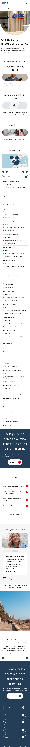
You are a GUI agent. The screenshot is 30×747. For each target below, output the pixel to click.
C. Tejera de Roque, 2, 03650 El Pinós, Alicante (15, 310)
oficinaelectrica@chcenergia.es (12, 407)
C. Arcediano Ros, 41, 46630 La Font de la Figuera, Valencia (14, 283)
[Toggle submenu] (14, 707)
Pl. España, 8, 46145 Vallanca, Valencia (14, 240)
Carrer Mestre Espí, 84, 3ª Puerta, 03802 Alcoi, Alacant (15, 362)
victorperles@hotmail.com (11, 352)
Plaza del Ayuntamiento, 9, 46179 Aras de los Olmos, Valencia (15, 188)
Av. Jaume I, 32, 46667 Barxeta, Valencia (14, 253)
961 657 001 (7, 199)
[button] (14, 162)
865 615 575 (7, 414)
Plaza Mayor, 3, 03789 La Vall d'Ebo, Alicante (15, 336)
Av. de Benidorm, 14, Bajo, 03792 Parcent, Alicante (14, 377)
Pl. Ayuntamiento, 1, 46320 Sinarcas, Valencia (15, 214)
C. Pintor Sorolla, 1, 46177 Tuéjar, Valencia (14, 227)
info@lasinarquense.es (10, 217)
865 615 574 (7, 373)
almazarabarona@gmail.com (12, 300)
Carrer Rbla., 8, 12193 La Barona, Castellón (14, 297)
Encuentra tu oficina (13, 696)
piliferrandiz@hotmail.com (11, 366)
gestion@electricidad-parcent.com (13, 381)
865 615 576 (7, 359)
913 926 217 (7, 307)
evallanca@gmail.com (10, 243)
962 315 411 (7, 211)
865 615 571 (7, 333)
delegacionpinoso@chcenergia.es (13, 313)
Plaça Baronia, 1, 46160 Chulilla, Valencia (14, 202)
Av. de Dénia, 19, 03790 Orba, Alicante (13, 404)
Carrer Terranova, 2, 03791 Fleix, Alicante (14, 323)
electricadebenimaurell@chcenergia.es (14, 394)
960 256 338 (7, 263)
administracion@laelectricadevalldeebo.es (15, 339)
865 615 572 (7, 388)
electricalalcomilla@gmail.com (12, 271)
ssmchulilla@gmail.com (10, 204)
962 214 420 (7, 250)
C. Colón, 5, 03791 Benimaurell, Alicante (14, 391)
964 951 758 (7, 294)
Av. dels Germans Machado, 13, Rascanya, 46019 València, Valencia (14, 267)
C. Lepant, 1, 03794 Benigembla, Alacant (14, 349)
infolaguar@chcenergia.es (11, 326)
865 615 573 (7, 320)
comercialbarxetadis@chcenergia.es (13, 256)
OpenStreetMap (24, 167)
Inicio (3, 8)
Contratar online (13, 462)
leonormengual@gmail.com (11, 421)
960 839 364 (7, 237)
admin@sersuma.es (9, 192)
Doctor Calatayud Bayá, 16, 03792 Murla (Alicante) (14, 417)
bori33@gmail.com (9, 230)
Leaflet (18, 167)
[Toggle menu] (26, 3)
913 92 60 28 (8, 184)
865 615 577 (7, 346)
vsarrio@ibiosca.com (10, 287)
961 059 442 (7, 280)
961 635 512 (7, 224)
